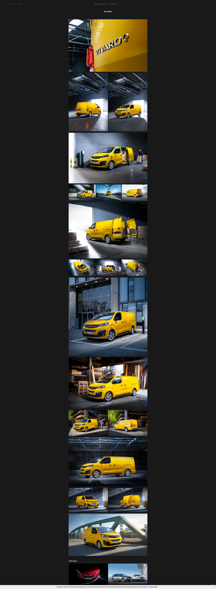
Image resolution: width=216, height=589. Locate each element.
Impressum (19, 4)
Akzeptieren (151, 587)
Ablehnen (155, 587)
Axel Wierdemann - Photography (105, 4)
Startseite (10, 4)
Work (15, 4)
